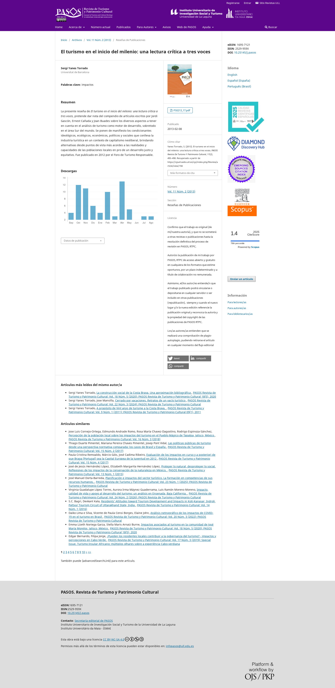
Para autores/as (237, 308)
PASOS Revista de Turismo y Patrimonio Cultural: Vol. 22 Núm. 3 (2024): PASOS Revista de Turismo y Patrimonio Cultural (139, 402)
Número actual (100, 27)
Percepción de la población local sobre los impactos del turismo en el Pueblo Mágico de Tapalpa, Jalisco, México (142, 435)
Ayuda (206, 27)
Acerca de (75, 27)
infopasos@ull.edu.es (180, 646)
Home (59, 27)
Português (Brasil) (239, 86)
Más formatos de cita (182, 173)
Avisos (167, 27)
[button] (178, 358)
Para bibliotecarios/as (240, 314)
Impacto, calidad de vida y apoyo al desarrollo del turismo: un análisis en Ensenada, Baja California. (138, 491)
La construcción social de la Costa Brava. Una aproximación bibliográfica (144, 392)
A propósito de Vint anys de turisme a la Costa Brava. (131, 408)
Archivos (77, 40)
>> (89, 552)
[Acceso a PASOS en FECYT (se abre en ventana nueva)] (246, 131)
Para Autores (145, 27)
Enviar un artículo (241, 279)
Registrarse (232, 3)
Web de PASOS (186, 27)
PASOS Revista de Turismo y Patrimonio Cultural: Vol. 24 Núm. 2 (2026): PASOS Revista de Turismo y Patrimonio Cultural (140, 495)
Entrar (247, 3)
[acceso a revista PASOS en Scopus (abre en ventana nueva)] (242, 215)
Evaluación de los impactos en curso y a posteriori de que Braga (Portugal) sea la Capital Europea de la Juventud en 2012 (142, 456)
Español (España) (239, 80)
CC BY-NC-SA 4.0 (113, 639)
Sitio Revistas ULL (269, 3)
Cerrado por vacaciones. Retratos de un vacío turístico (150, 400)
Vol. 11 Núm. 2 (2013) (99, 40)
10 (83, 552)
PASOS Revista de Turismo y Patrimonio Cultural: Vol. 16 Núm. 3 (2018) (114, 439)
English (232, 75)
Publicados (124, 27)
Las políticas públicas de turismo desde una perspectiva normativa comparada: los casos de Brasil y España (140, 445)
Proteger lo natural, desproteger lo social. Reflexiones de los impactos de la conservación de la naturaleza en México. (142, 468)
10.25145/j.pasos (245, 52)
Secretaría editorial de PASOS (94, 620)
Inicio (64, 40)
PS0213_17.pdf (181, 110)
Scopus (255, 247)
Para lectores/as (237, 302)
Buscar (272, 27)
